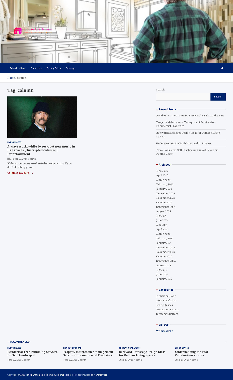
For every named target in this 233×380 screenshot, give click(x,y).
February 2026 (164, 184)
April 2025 (162, 229)
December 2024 (165, 247)
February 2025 (164, 238)
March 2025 (163, 233)
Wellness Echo (164, 331)
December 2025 (165, 193)
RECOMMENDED (20, 342)
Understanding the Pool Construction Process (183, 143)
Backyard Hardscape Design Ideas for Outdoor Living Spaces (142, 353)
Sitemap (70, 68)
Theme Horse (64, 374)
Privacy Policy (54, 68)
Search (160, 89)
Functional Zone (166, 296)
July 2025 (161, 215)
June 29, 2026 (14, 359)
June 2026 (162, 170)
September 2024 (166, 261)
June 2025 (162, 220)
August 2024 (163, 265)
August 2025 (163, 211)
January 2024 (164, 278)
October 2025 (164, 202)
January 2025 (164, 242)
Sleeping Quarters (167, 313)
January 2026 (164, 188)
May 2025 (162, 225)
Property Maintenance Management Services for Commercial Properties (88, 353)
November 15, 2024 (17, 158)
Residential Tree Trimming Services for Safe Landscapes (190, 115)
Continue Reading (18, 172)
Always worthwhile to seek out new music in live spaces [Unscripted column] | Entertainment (41, 150)
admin (33, 158)
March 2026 (163, 179)
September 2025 (166, 206)
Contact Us (36, 68)
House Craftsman (166, 300)
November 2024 (165, 252)
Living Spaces (14, 142)
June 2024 (162, 274)
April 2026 (162, 175)
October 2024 (164, 256)
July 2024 (161, 269)
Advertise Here (17, 68)
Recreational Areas (167, 309)
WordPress (101, 374)
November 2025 (165, 197)
